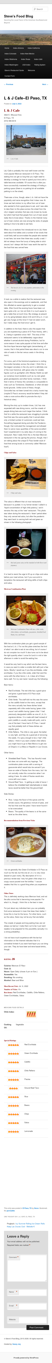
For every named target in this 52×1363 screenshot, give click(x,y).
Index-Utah (38, 59)
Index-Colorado (10, 53)
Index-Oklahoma (11, 59)
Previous (8, 84)
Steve (36, 1208)
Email (13, 1305)
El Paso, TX (27, 1208)
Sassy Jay (16, 1344)
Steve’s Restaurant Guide (14, 70)
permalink (11, 1210)
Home (7, 48)
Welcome (31, 70)
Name (13, 1292)
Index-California (34, 48)
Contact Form (10, 76)
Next (45, 84)
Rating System (39, 64)
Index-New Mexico (27, 53)
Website (12, 1319)
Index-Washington (11, 64)
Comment (14, 1257)
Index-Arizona (18, 48)
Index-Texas (25, 59)
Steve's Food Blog (18, 16)
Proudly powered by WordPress (26, 1357)
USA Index (26, 64)
